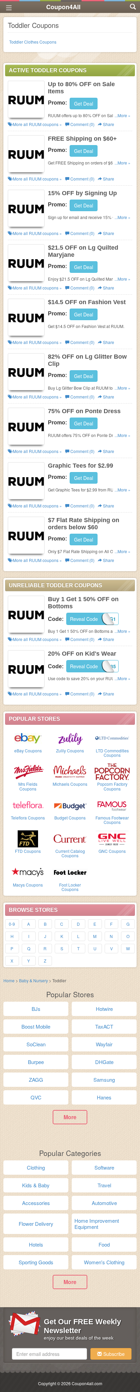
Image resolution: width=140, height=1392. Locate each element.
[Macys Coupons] (28, 871)
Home (9, 980)
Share (108, 124)
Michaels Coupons (70, 784)
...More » (122, 115)
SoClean (36, 1044)
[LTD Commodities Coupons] (112, 737)
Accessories (36, 1202)
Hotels (36, 1244)
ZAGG (36, 1079)
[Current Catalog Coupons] (70, 838)
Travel (104, 1185)
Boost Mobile (35, 1026)
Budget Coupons (70, 817)
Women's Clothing (104, 1262)
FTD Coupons (28, 851)
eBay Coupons (28, 750)
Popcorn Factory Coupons (112, 786)
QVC (36, 1097)
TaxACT (104, 1026)
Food (104, 1244)
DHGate (104, 1061)
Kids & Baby (36, 1185)
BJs (36, 1008)
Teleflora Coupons (28, 817)
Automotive (104, 1202)
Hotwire (104, 1008)
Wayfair (104, 1044)
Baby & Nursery (33, 980)
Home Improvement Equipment (96, 1223)
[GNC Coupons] (112, 838)
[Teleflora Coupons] (28, 804)
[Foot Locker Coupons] (70, 871)
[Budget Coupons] (70, 804)
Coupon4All (63, 6)
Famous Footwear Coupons (112, 820)
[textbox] (49, 1354)
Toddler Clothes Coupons (32, 42)
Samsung (104, 1079)
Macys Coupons (28, 885)
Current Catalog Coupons (70, 853)
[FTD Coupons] (28, 838)
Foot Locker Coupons (70, 887)
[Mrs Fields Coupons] (28, 771)
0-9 (12, 924)
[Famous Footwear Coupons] (112, 804)
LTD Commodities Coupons (112, 753)
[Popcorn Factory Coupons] (112, 771)
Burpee (36, 1061)
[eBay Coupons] (28, 737)
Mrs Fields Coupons (27, 786)
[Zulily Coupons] (70, 737)
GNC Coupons (112, 851)
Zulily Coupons (70, 750)
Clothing (36, 1167)
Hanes (104, 1097)
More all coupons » (37, 124)
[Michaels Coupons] (70, 771)
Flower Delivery (36, 1223)
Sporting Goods (36, 1262)
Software (104, 1167)
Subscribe (113, 1353)
